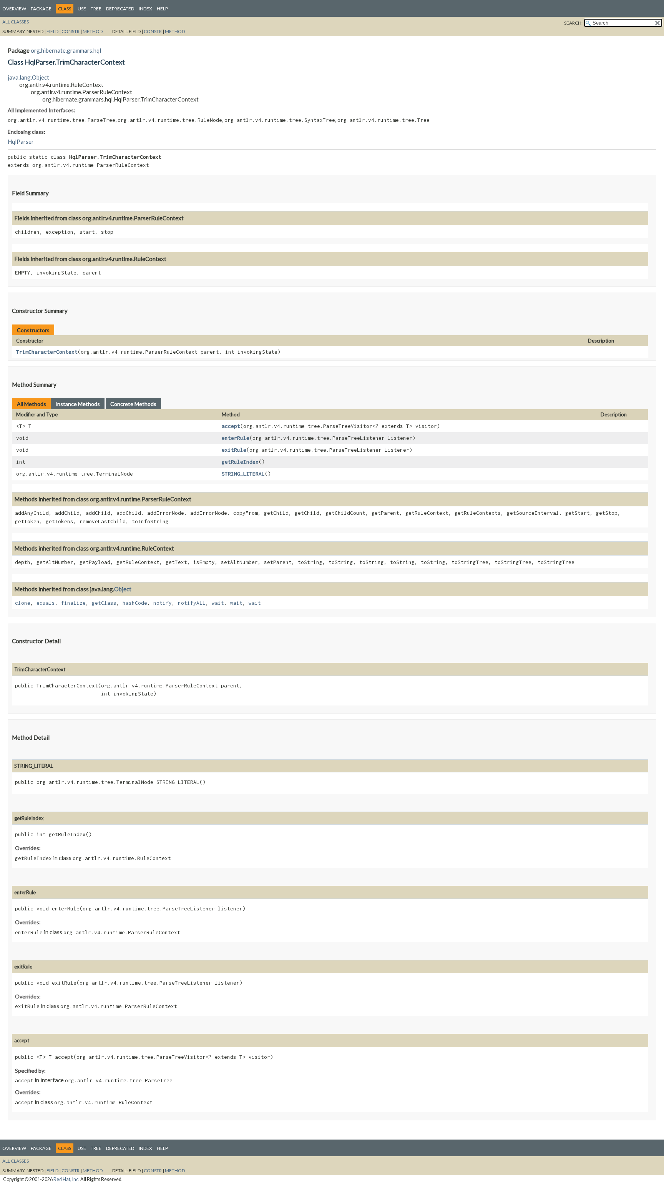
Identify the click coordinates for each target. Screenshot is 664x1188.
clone (22, 603)
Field (52, 31)
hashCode (135, 603)
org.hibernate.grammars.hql (66, 50)
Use (82, 9)
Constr (70, 31)
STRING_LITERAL (243, 474)
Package (41, 9)
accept (231, 426)
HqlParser (21, 141)
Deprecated (120, 9)
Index (145, 9)
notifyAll (192, 603)
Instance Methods (77, 404)
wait (218, 603)
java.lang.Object (28, 77)
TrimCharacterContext (47, 352)
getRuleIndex (240, 462)
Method (93, 31)
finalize (73, 603)
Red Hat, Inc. (66, 1179)
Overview (14, 9)
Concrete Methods (133, 404)
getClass (104, 603)
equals (46, 603)
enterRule (235, 438)
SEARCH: (573, 23)
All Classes (15, 22)
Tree (96, 9)
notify (162, 603)
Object (122, 589)
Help (162, 9)
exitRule (234, 450)
